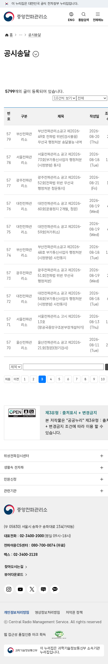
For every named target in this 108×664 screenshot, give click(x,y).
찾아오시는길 (13, 567)
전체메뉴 (98, 20)
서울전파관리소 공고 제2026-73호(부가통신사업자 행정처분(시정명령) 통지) (60, 159)
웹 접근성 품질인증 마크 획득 (25, 634)
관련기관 (10, 491)
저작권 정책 (74, 612)
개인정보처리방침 (16, 612)
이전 (16, 379)
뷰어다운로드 (13, 574)
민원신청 (10, 479)
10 (103, 379)
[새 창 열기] (59, 634)
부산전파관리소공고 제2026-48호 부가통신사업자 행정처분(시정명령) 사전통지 (60, 252)
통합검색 (83, 20)
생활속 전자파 (14, 467)
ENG (71, 20)
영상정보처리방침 (47, 612)
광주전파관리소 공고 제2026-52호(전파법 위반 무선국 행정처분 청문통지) (59, 183)
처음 (7, 379)
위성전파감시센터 (16, 456)
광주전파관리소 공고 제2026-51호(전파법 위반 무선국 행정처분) (59, 275)
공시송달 (34, 35)
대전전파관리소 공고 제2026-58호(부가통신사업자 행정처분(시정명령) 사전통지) (60, 298)
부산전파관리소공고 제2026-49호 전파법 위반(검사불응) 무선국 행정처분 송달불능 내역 (60, 136)
